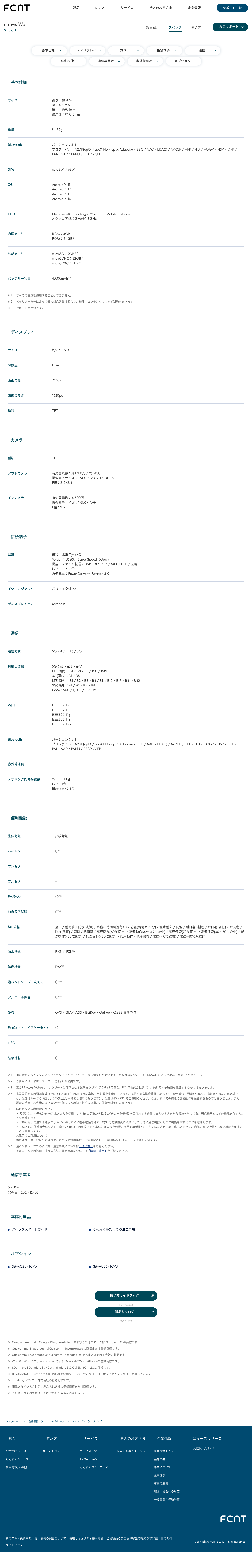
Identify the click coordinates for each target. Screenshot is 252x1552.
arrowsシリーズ (55, 1421)
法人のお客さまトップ (131, 1451)
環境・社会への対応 (167, 1491)
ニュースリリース (207, 1438)
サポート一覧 (232, 8)
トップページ (13, 1421)
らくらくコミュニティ (94, 1467)
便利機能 (67, 61)
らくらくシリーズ (17, 1459)
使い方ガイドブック (124, 1295)
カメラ (125, 50)
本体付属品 (144, 61)
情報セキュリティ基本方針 (86, 1538)
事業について (162, 1467)
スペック (175, 27)
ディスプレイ (86, 50)
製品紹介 (152, 27)
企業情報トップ (164, 1451)
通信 (202, 50)
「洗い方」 (86, 1146)
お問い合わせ (204, 1448)
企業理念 (159, 1475)
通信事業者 (106, 61)
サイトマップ (14, 1545)
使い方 (100, 8)
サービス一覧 (88, 1451)
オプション (182, 61)
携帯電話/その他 (16, 1467)
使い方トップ (51, 1451)
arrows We (78, 1421)
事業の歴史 (161, 1483)
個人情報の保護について (50, 1538)
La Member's (88, 1459)
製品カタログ (124, 1312)
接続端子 (163, 50)
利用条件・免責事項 (19, 1538)
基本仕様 (48, 50)
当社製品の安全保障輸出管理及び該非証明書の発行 (139, 1538)
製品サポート (229, 27)
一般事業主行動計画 (167, 1499)
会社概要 (159, 1459)
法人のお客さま (160, 8)
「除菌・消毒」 (97, 1151)
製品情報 (33, 1421)
